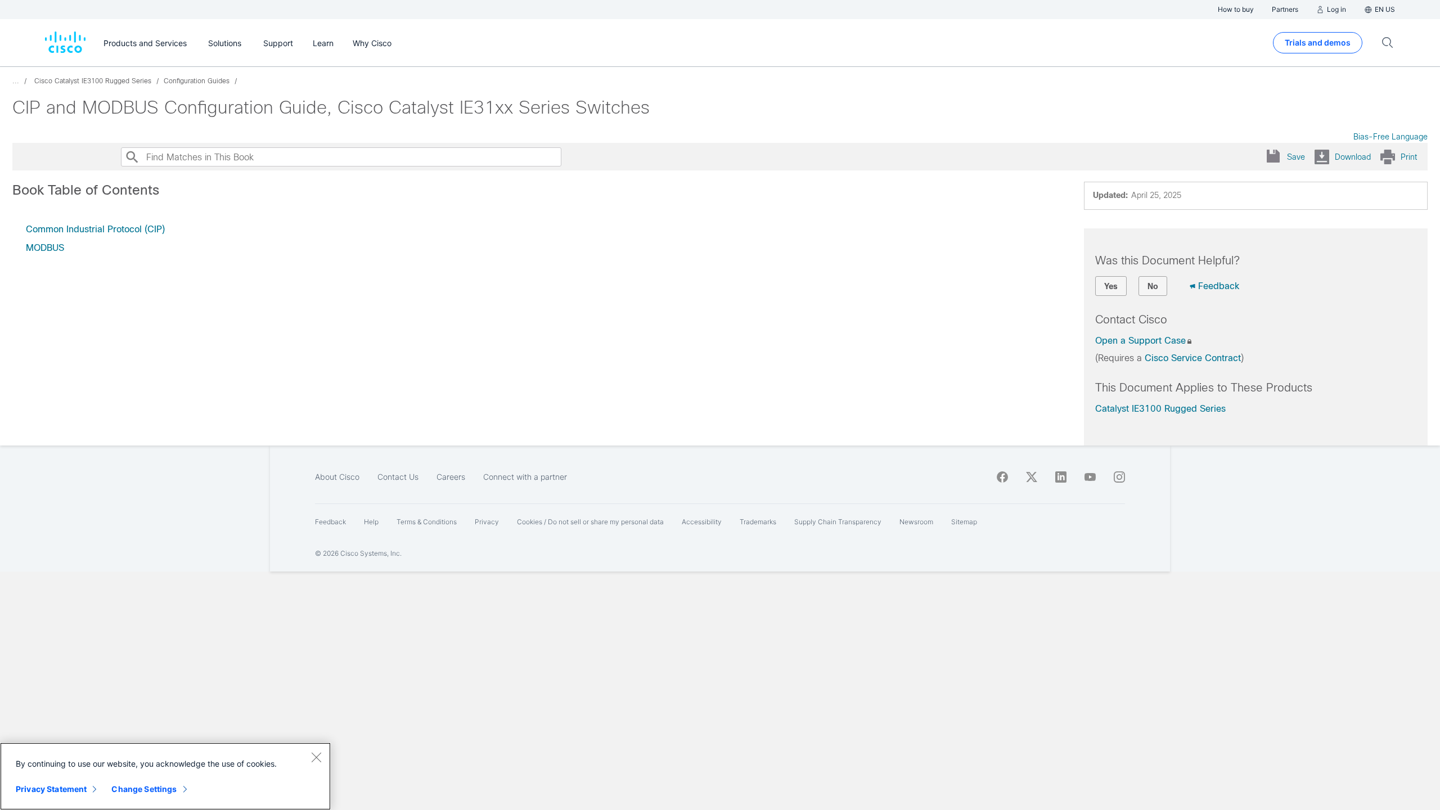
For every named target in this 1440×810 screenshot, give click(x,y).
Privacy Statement (51, 789)
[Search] (131, 156)
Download (1353, 156)
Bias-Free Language (1390, 136)
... (15, 81)
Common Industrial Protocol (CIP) (95, 229)
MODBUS (45, 248)
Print (1409, 156)
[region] (165, 776)
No (1153, 286)
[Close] (316, 757)
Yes (1111, 286)
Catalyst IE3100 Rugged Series (1160, 408)
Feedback (1218, 286)
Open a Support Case (1140, 340)
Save (1296, 156)
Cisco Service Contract (1193, 358)
